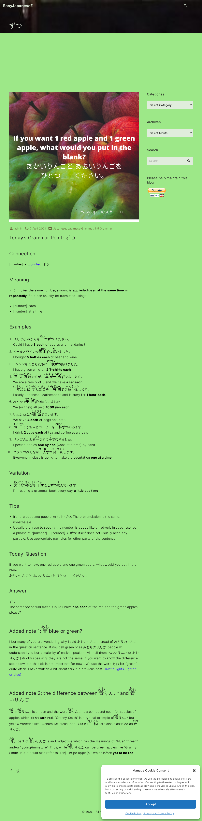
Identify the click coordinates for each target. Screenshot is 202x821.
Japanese (59, 228)
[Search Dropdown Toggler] (185, 6)
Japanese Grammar (80, 228)
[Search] (189, 160)
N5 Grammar (103, 228)
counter (34, 264)
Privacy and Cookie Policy (158, 813)
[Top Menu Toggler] (196, 6)
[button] (194, 770)
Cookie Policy (133, 813)
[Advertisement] (101, 62)
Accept (150, 804)
